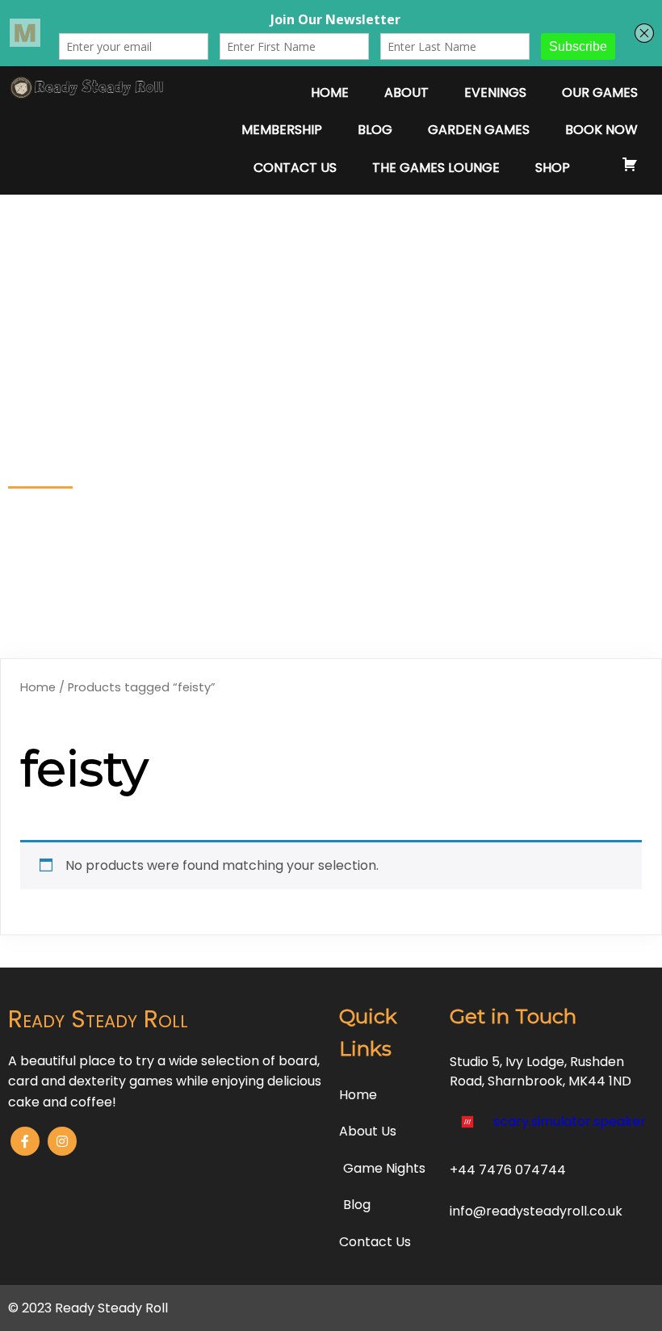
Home (38, 687)
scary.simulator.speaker (569, 1121)
